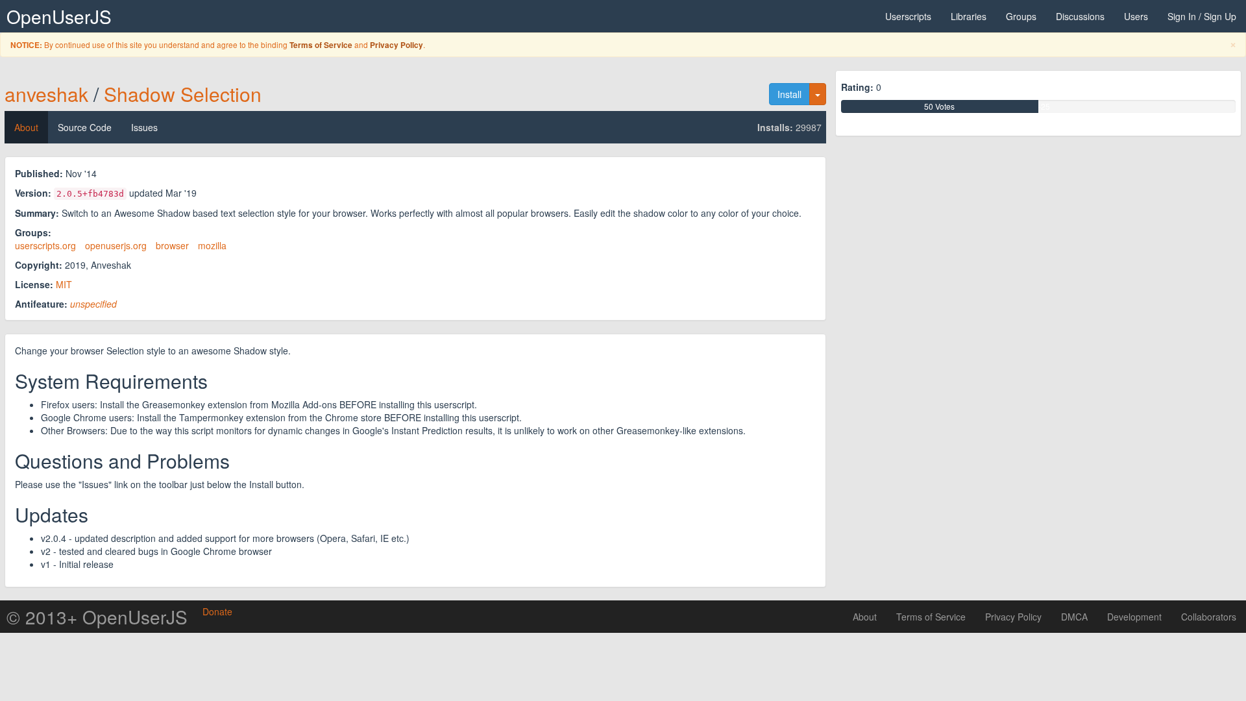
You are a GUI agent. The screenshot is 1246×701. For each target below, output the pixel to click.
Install (789, 94)
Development (1134, 616)
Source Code (85, 127)
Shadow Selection (183, 94)
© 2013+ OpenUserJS (97, 617)
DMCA (1074, 616)
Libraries (968, 16)
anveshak (46, 94)
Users (1136, 16)
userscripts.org (45, 245)
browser (172, 245)
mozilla (212, 245)
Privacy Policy (396, 45)
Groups (1021, 16)
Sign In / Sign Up (1201, 16)
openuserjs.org (116, 245)
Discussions (1080, 16)
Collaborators (1208, 616)
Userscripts (908, 16)
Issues (144, 127)
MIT (64, 284)
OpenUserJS (59, 16)
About (26, 127)
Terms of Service (320, 45)
